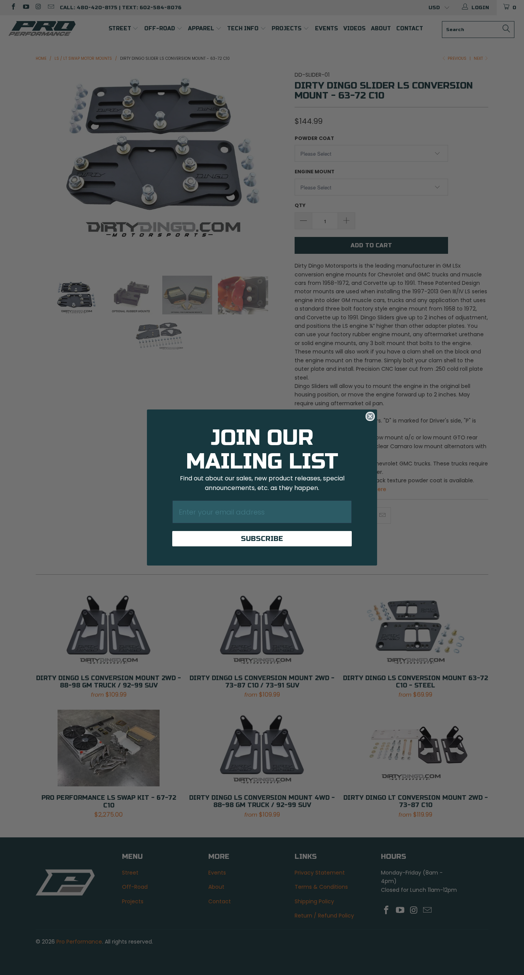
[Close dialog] (370, 416)
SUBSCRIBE (262, 538)
